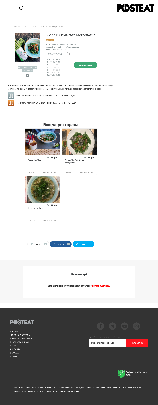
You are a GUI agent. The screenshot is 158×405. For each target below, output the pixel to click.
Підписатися (137, 342)
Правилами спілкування (68, 391)
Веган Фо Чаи (34, 160)
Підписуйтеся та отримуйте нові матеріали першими (106, 337)
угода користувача (20, 335)
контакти (15, 349)
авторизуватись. (101, 286)
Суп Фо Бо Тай (35, 208)
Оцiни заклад (85, 64)
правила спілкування (21, 338)
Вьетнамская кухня (27, 67)
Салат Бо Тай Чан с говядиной (74, 161)
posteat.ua (60, 111)
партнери (15, 345)
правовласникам (19, 342)
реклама (14, 353)
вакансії (14, 356)
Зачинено (50, 40)
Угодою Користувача (46, 391)
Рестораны (27, 70)
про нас (14, 331)
